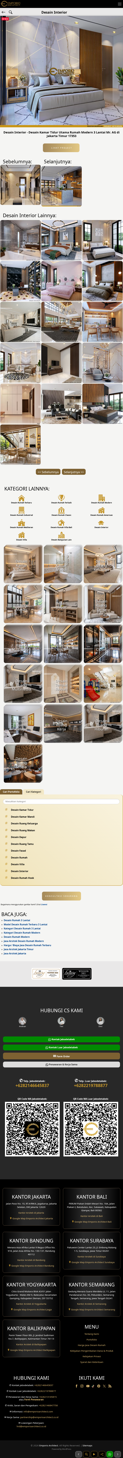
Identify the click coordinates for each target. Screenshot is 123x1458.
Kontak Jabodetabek (63, 1039)
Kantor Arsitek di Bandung (31, 1259)
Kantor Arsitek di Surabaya (92, 1256)
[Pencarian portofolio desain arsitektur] (86, 1454)
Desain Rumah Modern (17, 936)
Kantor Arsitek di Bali (92, 1215)
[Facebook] (77, 1386)
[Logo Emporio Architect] (10, 4)
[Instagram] (82, 1386)
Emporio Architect (48, 1445)
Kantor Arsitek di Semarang (91, 1303)
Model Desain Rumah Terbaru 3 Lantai (25, 924)
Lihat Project (61, 147)
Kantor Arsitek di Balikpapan (31, 1344)
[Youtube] (88, 1386)
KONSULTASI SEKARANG (61, 896)
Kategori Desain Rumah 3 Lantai (22, 928)
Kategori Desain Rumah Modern (22, 932)
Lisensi (44, 904)
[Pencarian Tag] (11, 12)
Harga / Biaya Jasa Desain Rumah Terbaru (27, 945)
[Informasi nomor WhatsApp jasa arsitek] (109, 1454)
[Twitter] (104, 1387)
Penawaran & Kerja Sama (62, 1064)
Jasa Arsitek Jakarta (15, 953)
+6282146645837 (32, 1085)
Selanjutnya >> (74, 472)
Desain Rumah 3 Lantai (17, 920)
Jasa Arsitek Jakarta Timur (19, 949)
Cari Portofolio (11, 791)
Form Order (61, 1055)
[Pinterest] (99, 1386)
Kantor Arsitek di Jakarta (31, 1212)
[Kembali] (3, 12)
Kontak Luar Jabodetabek (63, 1047)
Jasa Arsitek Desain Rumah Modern (24, 941)
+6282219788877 (91, 1085)
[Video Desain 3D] (94, 1454)
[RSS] (109, 1386)
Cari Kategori (33, 791)
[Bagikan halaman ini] (102, 1454)
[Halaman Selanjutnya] (117, 1454)
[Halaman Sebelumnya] (78, 1454)
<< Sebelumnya (48, 472)
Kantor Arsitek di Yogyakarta (31, 1303)
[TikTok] (93, 1386)
